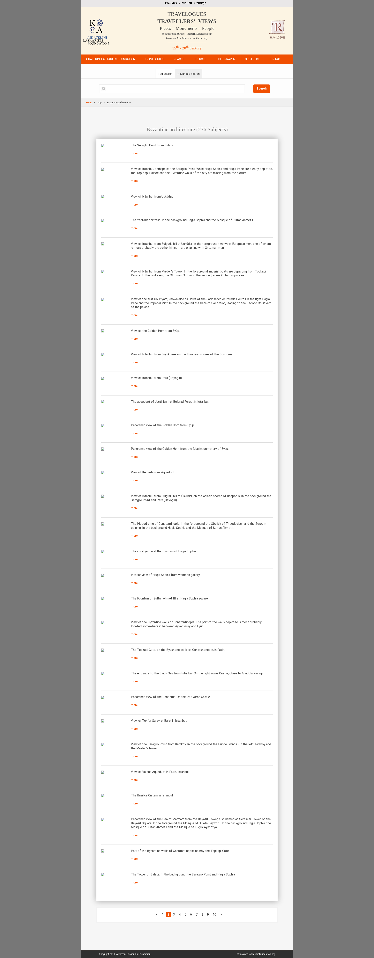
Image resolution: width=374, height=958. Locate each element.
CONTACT (275, 59)
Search (262, 88)
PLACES (179, 59)
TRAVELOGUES (187, 14)
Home (89, 102)
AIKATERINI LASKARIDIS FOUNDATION (110, 59)
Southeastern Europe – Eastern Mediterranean (187, 33)
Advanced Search (189, 73)
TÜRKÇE (201, 3)
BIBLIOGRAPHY (226, 59)
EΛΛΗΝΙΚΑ (171, 3)
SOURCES (200, 59)
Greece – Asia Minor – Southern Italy (187, 38)
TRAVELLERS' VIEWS (186, 21)
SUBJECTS (252, 59)
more (134, 153)
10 (214, 914)
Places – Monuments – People (187, 28)
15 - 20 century (187, 48)
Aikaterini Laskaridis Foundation (133, 954)
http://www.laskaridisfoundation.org (256, 954)
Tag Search (165, 73)
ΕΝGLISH (187, 3)
